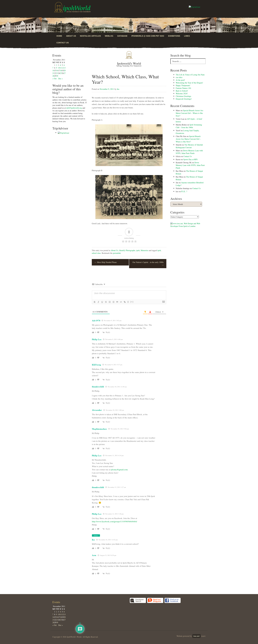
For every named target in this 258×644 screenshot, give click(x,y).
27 (65, 73)
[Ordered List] (110, 302)
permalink (117, 253)
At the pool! (180, 80)
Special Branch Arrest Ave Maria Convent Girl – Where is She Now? (189, 113)
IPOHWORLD (72, 7)
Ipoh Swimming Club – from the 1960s (189, 126)
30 (57, 76)
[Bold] (94, 302)
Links (187, 36)
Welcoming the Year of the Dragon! (189, 82)
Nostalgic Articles (90, 36)
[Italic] (98, 302)
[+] (131, 302)
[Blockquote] (117, 302)
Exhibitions (174, 36)
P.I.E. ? (184, 191)
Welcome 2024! (182, 93)
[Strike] (106, 302)
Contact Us (62, 43)
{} (128, 302)
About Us (71, 36)
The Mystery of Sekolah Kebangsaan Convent (189, 146)
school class (96, 253)
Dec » (60, 78)
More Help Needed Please (106, 262)
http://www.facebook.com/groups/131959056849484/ (114, 521)
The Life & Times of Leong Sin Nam (190, 74)
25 (61, 73)
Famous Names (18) (183, 88)
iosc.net (197, 636)
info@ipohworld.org (74, 108)
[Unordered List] (113, 302)
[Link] (125, 302)
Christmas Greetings (183, 96)
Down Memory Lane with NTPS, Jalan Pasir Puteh (189, 151)
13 (65, 67)
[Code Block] (121, 302)
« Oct (54, 78)
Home (59, 36)
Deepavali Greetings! (184, 99)
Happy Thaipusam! (183, 85)
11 (61, 67)
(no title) (179, 77)
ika (118, 89)
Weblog (109, 36)
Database (122, 36)
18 (61, 70)
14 (53, 70)
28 (53, 76)
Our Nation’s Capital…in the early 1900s (148, 263)
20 (65, 70)
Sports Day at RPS (190, 159)
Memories (144, 250)
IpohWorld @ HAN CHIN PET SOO (147, 36)
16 (57, 70)
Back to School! (182, 90)
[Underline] (102, 302)
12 (63, 67)
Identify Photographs (127, 250)
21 (53, 73)
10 (59, 67)
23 (57, 73)
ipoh (138, 250)
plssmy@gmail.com (119, 469)
